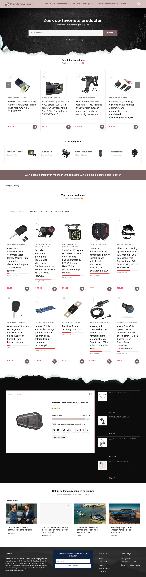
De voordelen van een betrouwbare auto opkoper (20, 528)
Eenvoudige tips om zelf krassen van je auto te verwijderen (122, 529)
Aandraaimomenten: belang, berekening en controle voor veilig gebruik (55, 529)
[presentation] (8, 85)
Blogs (123, 4)
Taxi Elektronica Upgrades (82, 4)
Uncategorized (46, 535)
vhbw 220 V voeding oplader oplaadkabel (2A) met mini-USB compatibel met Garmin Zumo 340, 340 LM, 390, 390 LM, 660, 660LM (127, 258)
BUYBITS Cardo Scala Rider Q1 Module (70, 402)
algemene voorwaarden (129, 562)
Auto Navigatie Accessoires (126, 245)
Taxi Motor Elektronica (107, 4)
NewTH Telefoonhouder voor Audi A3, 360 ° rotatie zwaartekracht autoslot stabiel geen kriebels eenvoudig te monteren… (89, 108)
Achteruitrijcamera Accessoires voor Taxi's (122, 439)
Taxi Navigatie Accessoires (56, 4)
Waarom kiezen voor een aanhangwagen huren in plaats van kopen (88, 529)
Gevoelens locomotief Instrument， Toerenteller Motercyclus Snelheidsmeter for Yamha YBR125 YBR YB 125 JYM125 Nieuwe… (45, 263)
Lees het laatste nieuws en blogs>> (73, 40)
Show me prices (115, 155)
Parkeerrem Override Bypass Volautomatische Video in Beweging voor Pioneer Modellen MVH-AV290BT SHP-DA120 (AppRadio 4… (123, 402)
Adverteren (102, 571)
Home (101, 559)
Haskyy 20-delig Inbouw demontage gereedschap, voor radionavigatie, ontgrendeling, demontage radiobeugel (44, 336)
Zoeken (110, 33)
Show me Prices (12, 155)
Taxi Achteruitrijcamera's (118, 98)
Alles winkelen (103, 562)
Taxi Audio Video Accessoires (44, 322)
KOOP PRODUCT (35, 127)
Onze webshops (104, 568)
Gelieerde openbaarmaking (130, 565)
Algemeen (114, 535)
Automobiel (11, 533)
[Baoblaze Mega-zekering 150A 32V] (73, 309)
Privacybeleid (125, 559)
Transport (79, 535)
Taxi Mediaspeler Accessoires (85, 98)
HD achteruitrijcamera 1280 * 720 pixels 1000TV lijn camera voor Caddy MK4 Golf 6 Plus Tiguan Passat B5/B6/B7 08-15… (56, 108)
